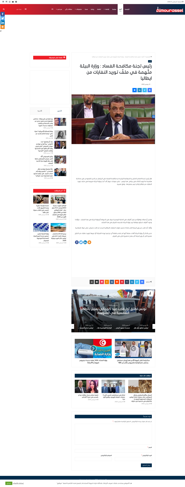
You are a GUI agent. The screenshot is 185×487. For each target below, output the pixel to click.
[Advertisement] (113, 162)
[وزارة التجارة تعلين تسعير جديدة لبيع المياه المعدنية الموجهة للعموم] (41, 227)
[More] (89, 242)
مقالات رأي (68, 9)
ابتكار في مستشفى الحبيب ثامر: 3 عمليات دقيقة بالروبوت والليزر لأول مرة (114, 397)
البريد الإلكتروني (146, 455)
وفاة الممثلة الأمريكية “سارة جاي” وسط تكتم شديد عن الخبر (43, 134)
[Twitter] (81, 242)
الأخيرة (40, 111)
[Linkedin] (85, 242)
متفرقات (79, 9)
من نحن (59, 9)
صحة (86, 9)
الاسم (150, 447)
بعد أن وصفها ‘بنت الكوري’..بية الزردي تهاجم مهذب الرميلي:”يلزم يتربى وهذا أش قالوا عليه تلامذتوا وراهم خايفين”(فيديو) (44, 146)
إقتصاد (107, 9)
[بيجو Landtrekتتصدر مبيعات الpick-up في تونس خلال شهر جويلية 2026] (58, 227)
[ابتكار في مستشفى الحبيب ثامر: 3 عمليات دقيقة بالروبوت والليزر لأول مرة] (113, 386)
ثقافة (99, 9)
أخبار (120, 9)
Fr (52, 9)
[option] (113, 311)
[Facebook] (77, 242)
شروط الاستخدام (87, 483)
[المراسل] (169, 9)
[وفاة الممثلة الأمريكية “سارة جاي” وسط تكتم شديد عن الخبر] (60, 134)
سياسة (114, 9)
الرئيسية (127, 9)
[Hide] (1, 31)
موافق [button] (9, 483)
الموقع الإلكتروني (106, 455)
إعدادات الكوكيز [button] (18, 483)
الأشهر (59, 111)
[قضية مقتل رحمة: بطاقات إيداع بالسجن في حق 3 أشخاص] (86, 386)
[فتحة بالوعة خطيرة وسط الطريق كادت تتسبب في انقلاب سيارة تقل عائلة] (41, 199)
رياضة (92, 9)
